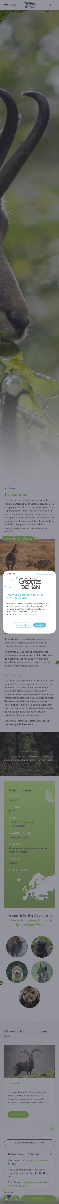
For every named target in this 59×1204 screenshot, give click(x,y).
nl (7, 574)
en (10, 574)
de (14, 574)
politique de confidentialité (24, 614)
